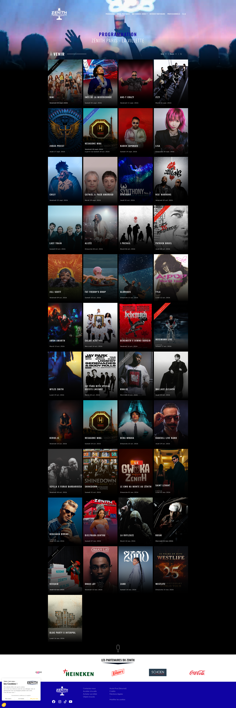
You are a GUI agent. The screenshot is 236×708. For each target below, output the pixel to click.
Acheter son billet (90, 694)
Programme (110, 14)
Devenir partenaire (157, 14)
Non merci (8, 698)
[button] (4, 705)
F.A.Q (184, 14)
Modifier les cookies (117, 699)
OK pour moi (34, 698)
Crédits (112, 691)
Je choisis (21, 698)
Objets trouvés (89, 697)
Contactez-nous (89, 688)
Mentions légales (116, 694)
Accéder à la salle (90, 691)
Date (162, 54)
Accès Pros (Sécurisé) (118, 688)
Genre (172, 54)
